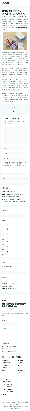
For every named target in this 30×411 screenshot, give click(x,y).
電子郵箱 (4, 321)
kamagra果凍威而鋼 (17, 16)
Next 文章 (15, 111)
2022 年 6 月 (5, 246)
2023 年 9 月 (5, 226)
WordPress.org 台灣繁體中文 (9, 288)
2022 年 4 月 (5, 251)
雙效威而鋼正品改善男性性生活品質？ (11, 199)
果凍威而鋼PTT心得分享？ (8, 192)
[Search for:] (15, 178)
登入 (3, 281)
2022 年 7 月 (5, 244)
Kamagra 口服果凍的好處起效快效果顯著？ (13, 194)
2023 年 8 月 (5, 229)
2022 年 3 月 (5, 254)
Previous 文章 (15, 107)
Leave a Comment (6, 16)
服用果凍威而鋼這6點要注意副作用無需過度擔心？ (15, 202)
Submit (6, 328)
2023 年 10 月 (5, 224)
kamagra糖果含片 (22, 27)
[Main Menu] (27, 3)
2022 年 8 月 (5, 241)
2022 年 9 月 (5, 239)
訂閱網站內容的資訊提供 (8, 283)
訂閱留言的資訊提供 (7, 286)
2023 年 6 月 (5, 234)
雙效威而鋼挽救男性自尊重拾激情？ (11, 197)
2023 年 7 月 (5, 231)
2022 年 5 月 (5, 249)
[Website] (15, 159)
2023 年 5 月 (5, 236)
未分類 (3, 269)
